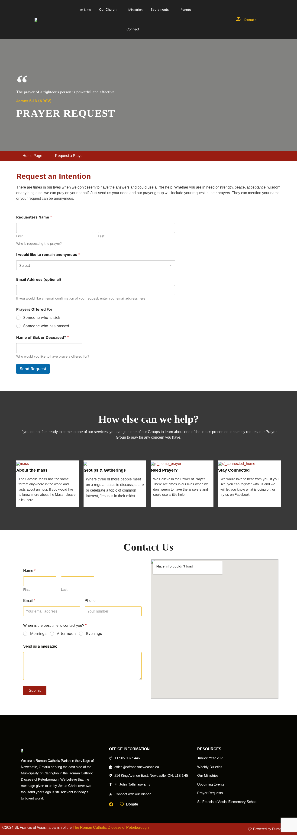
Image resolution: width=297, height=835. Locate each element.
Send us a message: (40, 646)
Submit (35, 690)
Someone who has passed (46, 325)
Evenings (94, 633)
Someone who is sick (41, 317)
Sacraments (160, 9)
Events (186, 10)
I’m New (85, 10)
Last (101, 236)
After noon (66, 633)
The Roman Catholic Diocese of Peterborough (111, 827)
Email (29, 601)
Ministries (135, 10)
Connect (132, 29)
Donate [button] (250, 20)
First (19, 236)
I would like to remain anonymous (48, 254)
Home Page (32, 156)
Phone (90, 601)
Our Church (107, 9)
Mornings (38, 633)
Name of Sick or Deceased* (42, 337)
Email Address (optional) (38, 279)
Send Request (33, 368)
